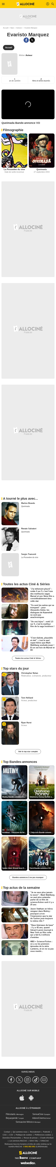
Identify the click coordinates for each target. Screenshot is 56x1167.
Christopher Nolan (29, 673)
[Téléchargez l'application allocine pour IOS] (23, 1097)
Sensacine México (25, 1122)
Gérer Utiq (33, 1141)
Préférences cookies (43, 1135)
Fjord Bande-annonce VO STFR (42, 868)
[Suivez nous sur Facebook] (11, 1079)
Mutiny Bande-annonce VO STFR (14, 797)
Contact (7, 1132)
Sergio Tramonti (28, 554)
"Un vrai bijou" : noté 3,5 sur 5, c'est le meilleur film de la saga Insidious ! (42, 623)
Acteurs (19, 28)
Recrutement (35, 1132)
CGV (11, 1135)
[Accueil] (25, 4)
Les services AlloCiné (18, 1141)
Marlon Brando (28, 503)
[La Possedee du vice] (14, 150)
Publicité (46, 1132)
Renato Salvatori (28, 528)
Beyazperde (12, 1118)
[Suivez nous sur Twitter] (20, 1079)
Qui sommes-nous (20, 1132)
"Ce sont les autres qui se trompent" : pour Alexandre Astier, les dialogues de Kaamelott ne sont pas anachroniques (42, 611)
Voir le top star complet (28, 752)
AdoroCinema (39, 1118)
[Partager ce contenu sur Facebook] (26, 40)
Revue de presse (31, 1138)
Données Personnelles (12, 1138)
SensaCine (37, 1114)
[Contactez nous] (44, 1079)
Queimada (41, 169)
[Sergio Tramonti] (10, 564)
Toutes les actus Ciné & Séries (28, 658)
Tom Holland (27, 698)
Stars (12, 28)
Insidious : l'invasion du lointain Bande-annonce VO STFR (14, 832)
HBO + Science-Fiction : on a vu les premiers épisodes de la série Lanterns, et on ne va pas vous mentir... (42, 946)
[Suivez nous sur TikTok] (36, 1079)
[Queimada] (42, 150)
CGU (5, 1135)
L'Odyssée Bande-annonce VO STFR (42, 832)
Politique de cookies (24, 1135)
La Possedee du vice (14, 169)
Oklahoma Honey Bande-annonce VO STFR (42, 797)
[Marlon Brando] (10, 513)
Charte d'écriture (47, 1138)
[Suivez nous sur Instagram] (28, 1079)
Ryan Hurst (26, 723)
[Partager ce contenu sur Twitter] (32, 40)
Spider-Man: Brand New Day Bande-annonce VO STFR (14, 868)
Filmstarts (11, 1114)
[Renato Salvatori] (10, 539)
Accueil (5, 28)
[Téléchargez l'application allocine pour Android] (32, 1097)
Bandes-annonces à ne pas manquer (28, 877)
